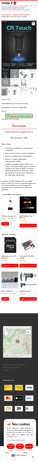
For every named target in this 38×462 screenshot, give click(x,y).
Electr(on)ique (24, 14)
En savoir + (29, 446)
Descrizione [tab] (19, 126)
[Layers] (28, 332)
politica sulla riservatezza (11, 367)
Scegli (5, 224)
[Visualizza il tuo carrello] (32, 6)
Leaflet (14, 355)
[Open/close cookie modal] (33, 457)
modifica (15, 356)
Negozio (15, 14)
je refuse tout (20, 446)
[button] (33, 23)
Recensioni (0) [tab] (19, 138)
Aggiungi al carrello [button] (28, 225)
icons (17, 355)
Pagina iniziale (6, 14)
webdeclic (22, 450)
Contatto (6, 370)
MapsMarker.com (8, 355)
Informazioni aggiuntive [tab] (19, 132)
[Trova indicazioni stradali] (31, 327)
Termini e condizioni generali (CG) (14, 365)
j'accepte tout (11, 446)
